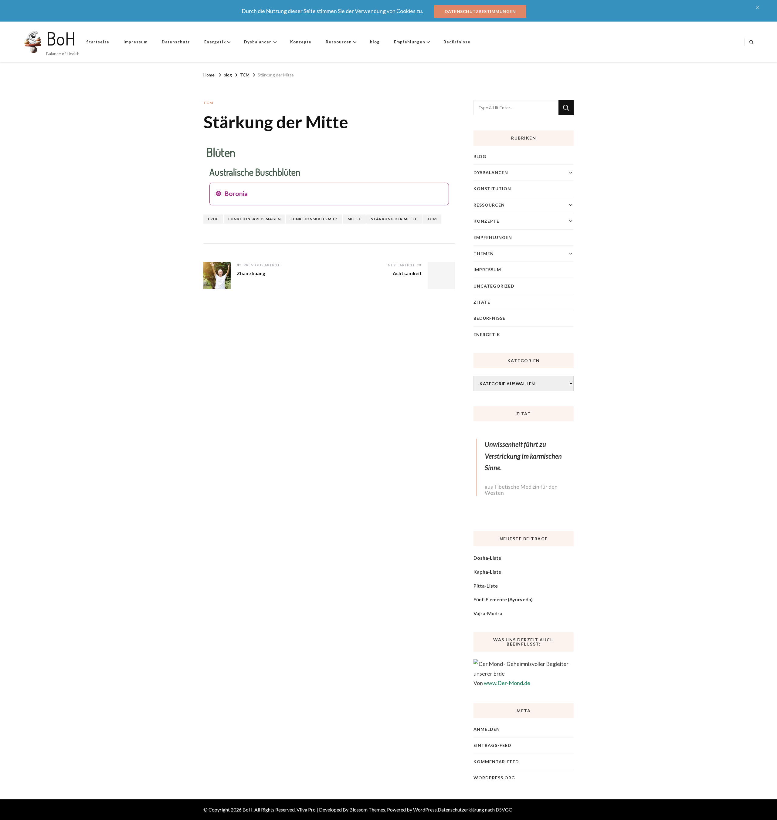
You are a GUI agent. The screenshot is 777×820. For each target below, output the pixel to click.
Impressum (136, 41)
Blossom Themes (367, 809)
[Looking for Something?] (515, 107)
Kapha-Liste (487, 572)
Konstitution (492, 188)
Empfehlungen (409, 41)
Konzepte (300, 41)
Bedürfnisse (456, 41)
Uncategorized (493, 286)
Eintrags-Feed (492, 745)
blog (375, 41)
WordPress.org (494, 777)
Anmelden (486, 729)
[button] (329, 194)
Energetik (215, 41)
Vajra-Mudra (487, 613)
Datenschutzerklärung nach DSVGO (475, 809)
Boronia (236, 193)
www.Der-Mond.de (507, 683)
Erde (213, 219)
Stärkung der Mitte (394, 219)
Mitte (354, 219)
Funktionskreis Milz (314, 219)
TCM (208, 102)
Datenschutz (176, 41)
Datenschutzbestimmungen (480, 11)
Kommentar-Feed (496, 761)
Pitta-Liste (485, 586)
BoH (61, 38)
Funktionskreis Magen (254, 219)
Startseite (97, 41)
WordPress (425, 809)
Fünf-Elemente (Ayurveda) (503, 599)
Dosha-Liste (487, 558)
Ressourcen (339, 41)
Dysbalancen (258, 41)
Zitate (481, 302)
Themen (483, 253)
